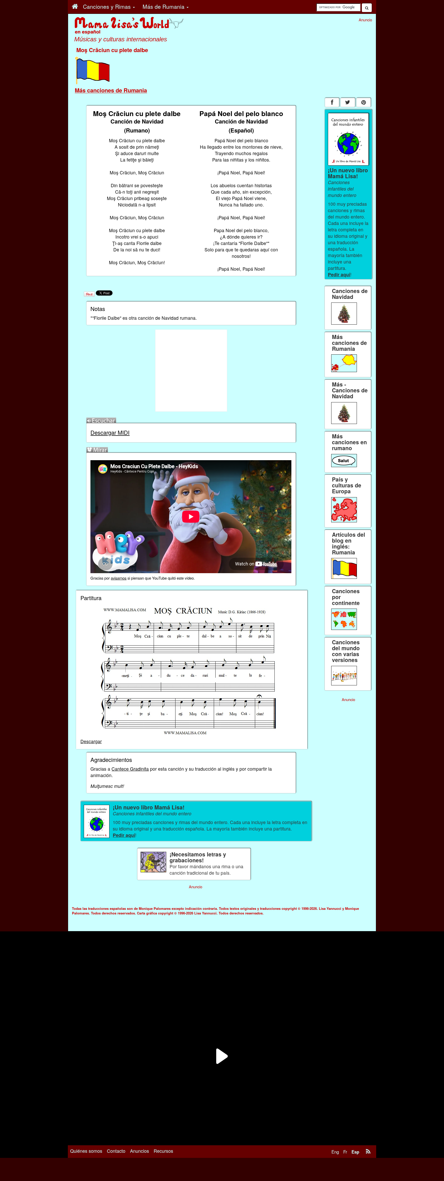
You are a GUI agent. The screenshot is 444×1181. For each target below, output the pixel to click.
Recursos (163, 1150)
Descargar (91, 741)
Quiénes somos (86, 1150)
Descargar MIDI (110, 432)
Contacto (116, 1150)
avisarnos (118, 578)
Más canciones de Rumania (111, 90)
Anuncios (139, 1150)
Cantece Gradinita (130, 769)
